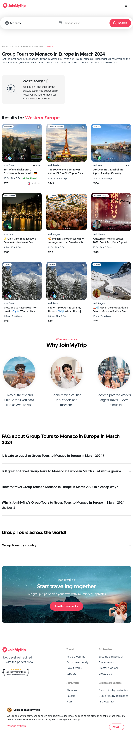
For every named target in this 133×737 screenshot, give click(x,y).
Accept (117, 726)
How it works (74, 668)
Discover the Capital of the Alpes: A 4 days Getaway (108, 171)
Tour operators (107, 662)
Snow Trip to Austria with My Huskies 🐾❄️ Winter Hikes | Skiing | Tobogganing (20, 309)
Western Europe (42, 118)
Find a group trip (75, 656)
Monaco (38, 46)
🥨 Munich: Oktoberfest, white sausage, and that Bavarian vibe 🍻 (66, 240)
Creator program (108, 668)
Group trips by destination (113, 690)
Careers (70, 695)
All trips (15, 46)
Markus (56, 165)
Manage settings (16, 726)
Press (69, 701)
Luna (11, 234)
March (50, 46)
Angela (56, 234)
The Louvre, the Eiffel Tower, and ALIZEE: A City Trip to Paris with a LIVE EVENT (65, 171)
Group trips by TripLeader (113, 695)
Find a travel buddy (77, 662)
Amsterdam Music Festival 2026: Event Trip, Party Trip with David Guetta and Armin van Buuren (111, 240)
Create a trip (106, 673)
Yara (100, 165)
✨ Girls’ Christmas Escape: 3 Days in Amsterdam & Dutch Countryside (20, 240)
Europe (26, 46)
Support (71, 673)
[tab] (18, 159)
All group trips (107, 701)
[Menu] (126, 6)
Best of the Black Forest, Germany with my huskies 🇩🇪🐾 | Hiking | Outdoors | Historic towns (22, 171)
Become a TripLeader (111, 656)
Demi (11, 165)
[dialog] (66, 719)
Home (5, 46)
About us (71, 690)
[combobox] (33, 23)
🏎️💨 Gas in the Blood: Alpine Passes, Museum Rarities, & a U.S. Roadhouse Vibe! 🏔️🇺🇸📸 (110, 309)
